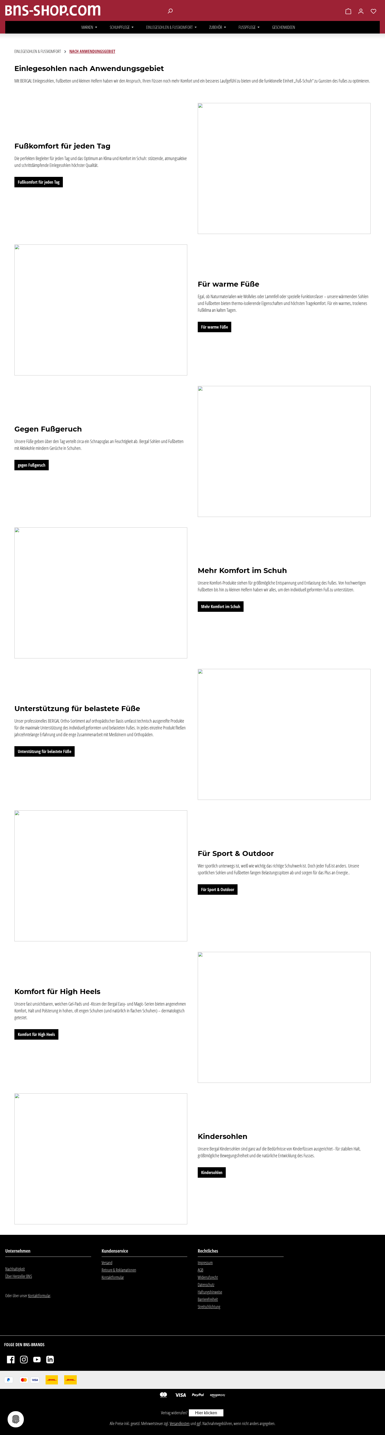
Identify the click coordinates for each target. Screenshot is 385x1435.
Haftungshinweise (210, 1292)
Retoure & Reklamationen (119, 1270)
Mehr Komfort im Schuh (220, 606)
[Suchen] (170, 11)
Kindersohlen (211, 1172)
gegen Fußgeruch (31, 465)
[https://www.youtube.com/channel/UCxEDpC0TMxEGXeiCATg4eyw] (36, 1359)
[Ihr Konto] (361, 11)
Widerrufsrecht (208, 1277)
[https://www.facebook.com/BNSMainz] (10, 1359)
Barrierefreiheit (208, 1299)
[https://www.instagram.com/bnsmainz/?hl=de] (23, 1359)
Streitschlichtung (209, 1306)
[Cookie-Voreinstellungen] (16, 1419)
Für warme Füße (214, 327)
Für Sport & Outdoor (217, 889)
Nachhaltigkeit (15, 1269)
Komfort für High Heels (36, 1034)
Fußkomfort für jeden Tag (38, 182)
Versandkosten (180, 1423)
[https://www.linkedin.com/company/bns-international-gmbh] (50, 1359)
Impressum (205, 1262)
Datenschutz (206, 1284)
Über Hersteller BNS (18, 1276)
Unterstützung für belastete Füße (44, 751)
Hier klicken (206, 1413)
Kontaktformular (39, 1295)
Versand (107, 1262)
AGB (200, 1270)
